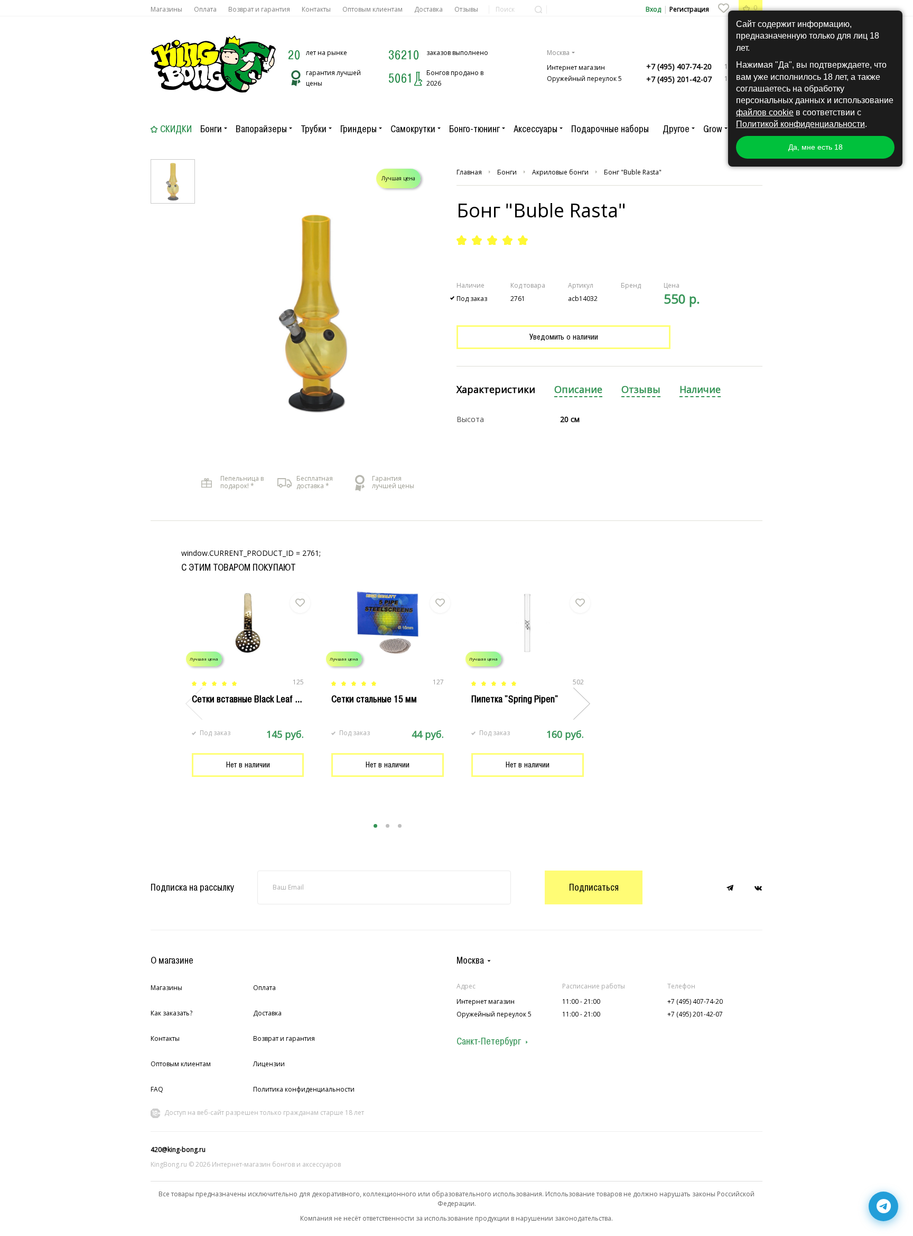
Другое (676, 129)
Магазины (166, 9)
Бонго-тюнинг (474, 129)
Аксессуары (535, 129)
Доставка (428, 9)
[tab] (495, 390)
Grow (712, 129)
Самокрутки (412, 129)
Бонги (211, 129)
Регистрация (689, 9)
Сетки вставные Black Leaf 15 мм (255, 699)
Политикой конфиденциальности (800, 124)
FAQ (157, 1089)
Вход (653, 9)
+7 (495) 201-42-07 (679, 79)
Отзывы (466, 9)
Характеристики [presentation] (495, 389)
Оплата (205, 9)
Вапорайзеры (261, 129)
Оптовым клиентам (372, 9)
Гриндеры (358, 129)
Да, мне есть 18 (815, 147)
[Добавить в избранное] (300, 603)
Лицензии (269, 1063)
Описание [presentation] (578, 389)
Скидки (176, 129)
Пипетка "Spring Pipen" (514, 699)
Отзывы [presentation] (640, 389)
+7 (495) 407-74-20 (679, 66)
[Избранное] (723, 8)
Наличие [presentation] (700, 389)
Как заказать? (171, 1013)
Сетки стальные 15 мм (374, 699)
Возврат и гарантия (259, 9)
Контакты (316, 9)
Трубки (314, 129)
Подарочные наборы (610, 129)
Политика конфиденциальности (304, 1089)
